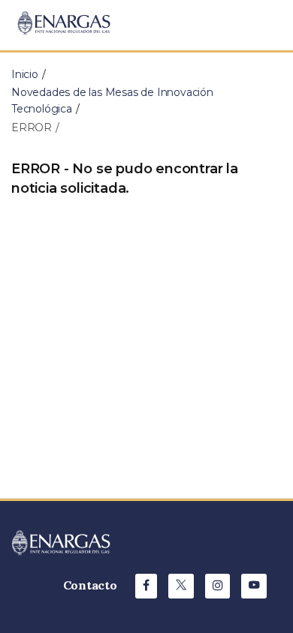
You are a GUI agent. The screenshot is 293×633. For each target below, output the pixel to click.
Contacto (90, 585)
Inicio (24, 74)
